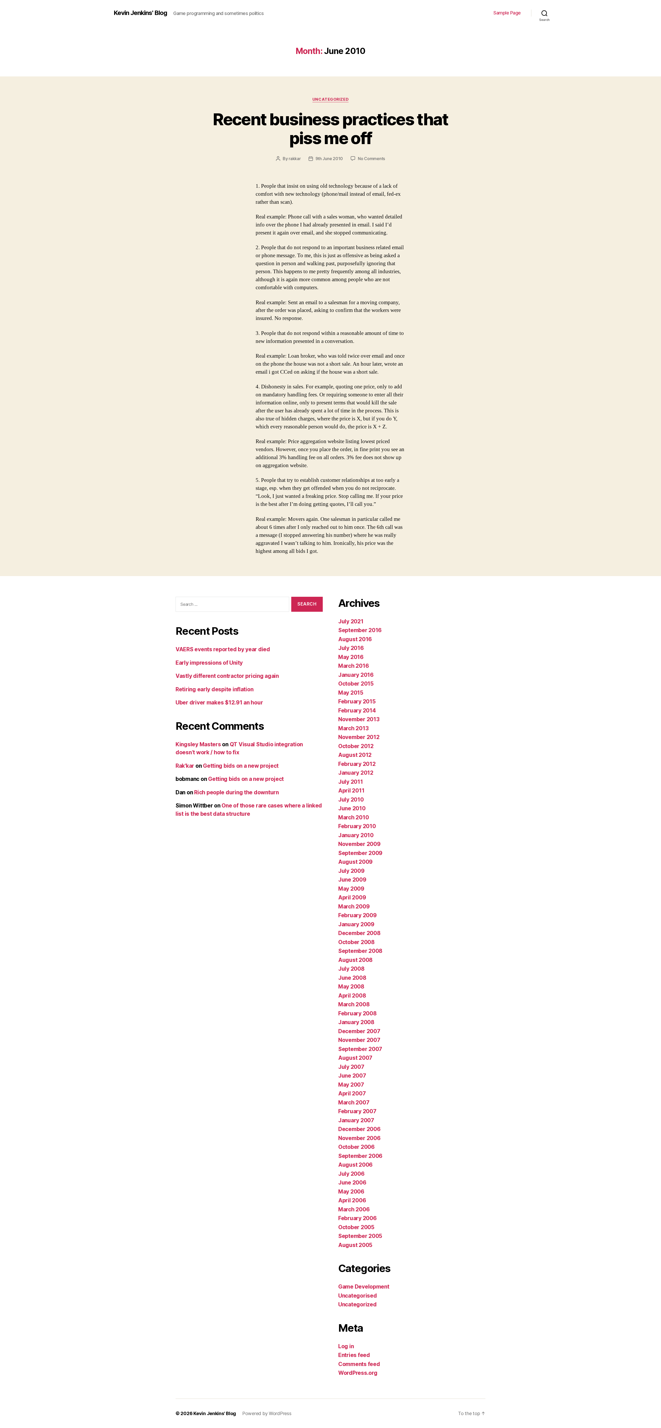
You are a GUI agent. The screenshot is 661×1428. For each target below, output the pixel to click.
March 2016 (353, 666)
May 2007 (351, 1084)
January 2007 (356, 1120)
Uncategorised (357, 1295)
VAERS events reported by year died (223, 649)
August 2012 (355, 755)
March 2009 (353, 906)
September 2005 (360, 1236)
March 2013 (353, 728)
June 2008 (352, 978)
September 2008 (360, 951)
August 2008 (355, 960)
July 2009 (351, 871)
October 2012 (356, 746)
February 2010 (357, 826)
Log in (346, 1346)
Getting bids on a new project (241, 766)
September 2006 (360, 1156)
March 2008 (353, 1004)
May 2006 (351, 1191)
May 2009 (351, 888)
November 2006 (359, 1138)
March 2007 (353, 1102)
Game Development (363, 1286)
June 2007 (352, 1075)
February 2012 (357, 764)
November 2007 (359, 1040)
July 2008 (351, 969)
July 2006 (351, 1174)
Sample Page (507, 12)
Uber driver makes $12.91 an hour (219, 702)
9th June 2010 (329, 158)
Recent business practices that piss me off (330, 128)
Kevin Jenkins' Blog (140, 13)
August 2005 (355, 1245)
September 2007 (360, 1049)
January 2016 (356, 675)
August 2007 (355, 1058)
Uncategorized (330, 99)
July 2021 (351, 621)
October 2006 (356, 1147)
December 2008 (359, 933)
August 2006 (355, 1165)
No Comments (371, 158)
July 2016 (351, 648)
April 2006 (352, 1200)
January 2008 (356, 1022)
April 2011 (351, 790)
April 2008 (352, 995)
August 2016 (355, 639)
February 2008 (357, 1013)
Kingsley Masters (198, 744)
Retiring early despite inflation (214, 689)
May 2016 (351, 657)
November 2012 (359, 737)
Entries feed (354, 1355)
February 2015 (357, 701)
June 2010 (352, 808)
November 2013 (359, 719)
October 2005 (356, 1227)
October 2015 (356, 683)
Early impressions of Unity (209, 663)
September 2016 (360, 630)
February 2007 (357, 1111)
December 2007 (359, 1031)
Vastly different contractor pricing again (227, 676)
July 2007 (351, 1067)
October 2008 (356, 942)
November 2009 (359, 844)
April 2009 (352, 897)
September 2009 (360, 853)
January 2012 (355, 773)
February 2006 (357, 1218)
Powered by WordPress (267, 1413)
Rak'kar (185, 766)
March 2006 (353, 1209)
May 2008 (351, 986)
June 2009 (352, 879)
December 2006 (359, 1129)
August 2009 (355, 862)
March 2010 (353, 817)
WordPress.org (357, 1373)
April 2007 (352, 1093)
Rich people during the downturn (236, 792)
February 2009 (357, 915)
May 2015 (350, 692)
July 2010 (351, 799)
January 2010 (356, 835)
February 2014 (357, 710)
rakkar (295, 158)
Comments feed (359, 1364)
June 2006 (352, 1182)
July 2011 (350, 782)
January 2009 (356, 924)
